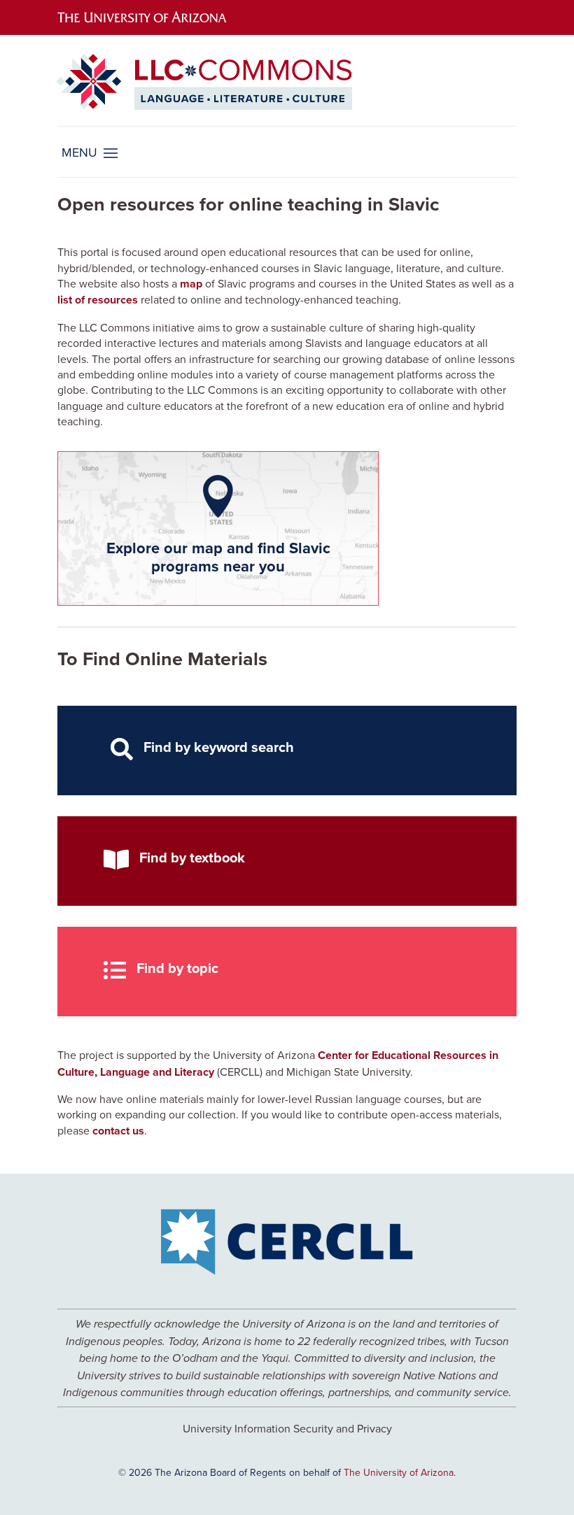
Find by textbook (192, 857)
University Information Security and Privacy (287, 1428)
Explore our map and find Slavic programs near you (218, 556)
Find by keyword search (219, 747)
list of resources (97, 300)
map (191, 284)
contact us (118, 1131)
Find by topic (177, 968)
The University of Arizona (399, 1472)
